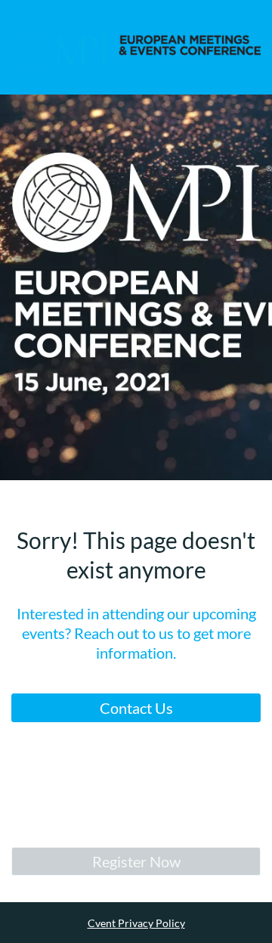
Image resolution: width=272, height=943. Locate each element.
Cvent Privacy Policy (136, 923)
